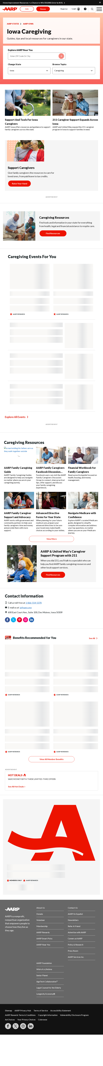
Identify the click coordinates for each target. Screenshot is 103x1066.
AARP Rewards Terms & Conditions (20, 1015)
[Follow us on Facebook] (8, 1026)
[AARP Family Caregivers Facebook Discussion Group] (51, 455)
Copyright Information (48, 1015)
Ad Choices (10, 1019)
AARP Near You (43, 944)
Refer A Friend (74, 926)
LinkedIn (31, 619)
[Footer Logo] (18, 909)
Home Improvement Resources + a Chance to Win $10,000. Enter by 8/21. (33, 3)
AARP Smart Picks (44, 938)
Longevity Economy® (45, 994)
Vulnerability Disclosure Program (74, 1015)
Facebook (7, 619)
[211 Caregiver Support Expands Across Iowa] (75, 103)
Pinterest (19, 619)
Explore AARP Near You (20, 50)
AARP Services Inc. (76, 957)
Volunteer (40, 920)
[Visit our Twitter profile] (16, 1026)
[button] (92, 9)
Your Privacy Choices (26, 1019)
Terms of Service (41, 1010)
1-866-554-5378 (33, 602)
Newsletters (73, 920)
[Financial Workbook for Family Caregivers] (83, 455)
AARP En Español (75, 914)
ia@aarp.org (26, 607)
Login (74, 9)
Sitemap (8, 1010)
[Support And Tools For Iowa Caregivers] (27, 103)
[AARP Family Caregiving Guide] (19, 455)
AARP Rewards (43, 932)
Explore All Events (15, 416)
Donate (39, 914)
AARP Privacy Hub (23, 1010)
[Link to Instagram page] (23, 1026)
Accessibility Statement (60, 1010)
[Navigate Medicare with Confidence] (83, 500)
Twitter (13, 619)
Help (85, 9)
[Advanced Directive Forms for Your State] (51, 500)
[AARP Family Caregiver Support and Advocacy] (19, 500)
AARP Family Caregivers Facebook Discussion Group (50, 471)
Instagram (25, 619)
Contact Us (73, 908)
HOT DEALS (15, 775)
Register (64, 9)
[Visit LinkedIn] (31, 1026)
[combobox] (36, 56)
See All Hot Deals (16, 786)
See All (92, 638)
